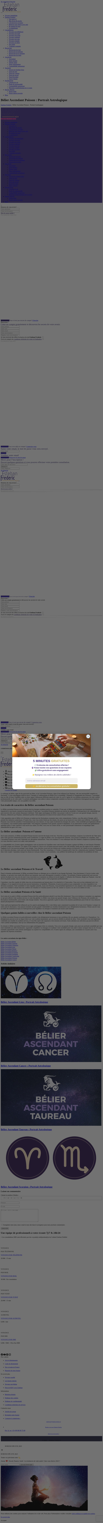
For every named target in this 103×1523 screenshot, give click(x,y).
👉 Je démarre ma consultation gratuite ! (51, 786)
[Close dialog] (88, 736)
